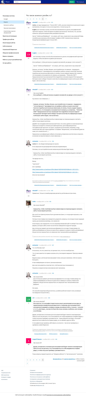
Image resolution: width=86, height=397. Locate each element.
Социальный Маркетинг (10, 49)
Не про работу (7, 63)
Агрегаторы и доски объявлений (9, 32)
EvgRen (34, 53)
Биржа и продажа (8, 56)
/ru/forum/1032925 (59, 180)
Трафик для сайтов (8, 39)
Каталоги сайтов (9, 25)
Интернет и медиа (6, 377)
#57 (53, 245)
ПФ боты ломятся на (53, 333)
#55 (52, 190)
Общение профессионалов (11, 53)
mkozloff (34, 22)
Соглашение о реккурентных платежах (40, 379)
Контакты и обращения (36, 381)
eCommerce (4, 379)
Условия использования (36, 372)
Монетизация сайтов (9, 43)
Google (6, 19)
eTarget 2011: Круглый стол (62, 47)
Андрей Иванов (37, 339)
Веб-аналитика (5, 375)
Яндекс (6, 22)
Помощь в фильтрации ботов (41, 333)
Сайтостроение (7, 46)
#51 (52, 22)
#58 (53, 273)
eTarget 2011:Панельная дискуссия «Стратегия (44, 47)
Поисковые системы (9, 16)
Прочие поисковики (10, 28)
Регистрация (80, 2)
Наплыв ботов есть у (64, 333)
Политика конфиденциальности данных (40, 374)
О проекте (32, 370)
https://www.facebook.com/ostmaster (41, 182)
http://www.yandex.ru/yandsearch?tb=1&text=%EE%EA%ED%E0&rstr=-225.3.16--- (55, 172)
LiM (33, 298)
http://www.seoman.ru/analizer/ (66, 330)
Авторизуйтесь (57, 359)
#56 (50, 201)
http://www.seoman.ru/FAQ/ (39, 330)
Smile (34, 201)
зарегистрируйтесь (69, 359)
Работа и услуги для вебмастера (12, 59)
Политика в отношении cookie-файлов (40, 377)
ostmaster (35, 141)
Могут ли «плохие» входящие (76, 47)
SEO (2, 370)
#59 (49, 298)
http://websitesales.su (65, 236)
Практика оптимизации (10, 36)
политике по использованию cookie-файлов (58, 395)
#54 (53, 141)
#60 (56, 339)
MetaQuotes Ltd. (40, 385)
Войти (71, 2)
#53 (52, 89)
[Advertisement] (43, 8)
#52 (51, 53)
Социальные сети (5, 372)
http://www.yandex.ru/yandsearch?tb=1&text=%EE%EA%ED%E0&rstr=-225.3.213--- (55, 169)
